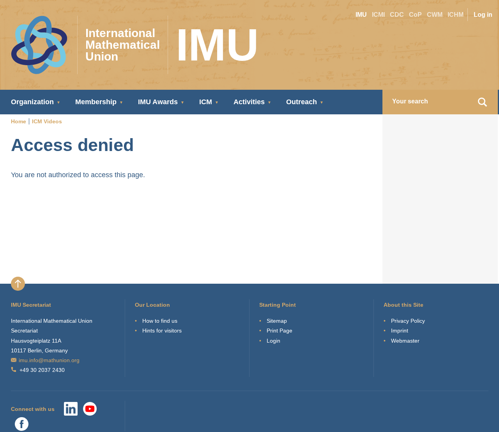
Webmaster (405, 341)
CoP (415, 14)
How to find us (159, 321)
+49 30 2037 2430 (42, 370)
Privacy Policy (408, 321)
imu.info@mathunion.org (49, 360)
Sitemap (277, 321)
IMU (361, 14)
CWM (434, 14)
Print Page (279, 330)
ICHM (456, 14)
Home (18, 121)
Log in (483, 14)
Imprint (399, 330)
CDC (397, 14)
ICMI (378, 14)
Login (273, 341)
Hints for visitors (162, 330)
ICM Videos (47, 121)
